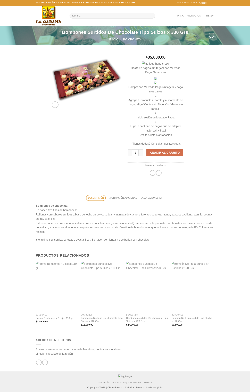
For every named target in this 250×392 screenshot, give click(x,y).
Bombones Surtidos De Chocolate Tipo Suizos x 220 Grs (147, 320)
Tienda (210, 15)
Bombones (132, 39)
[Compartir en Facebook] (152, 173)
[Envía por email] (159, 173)
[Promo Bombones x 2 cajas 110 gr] (57, 287)
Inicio (180, 15)
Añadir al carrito (165, 152)
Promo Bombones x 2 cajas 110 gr (54, 318)
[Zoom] (55, 104)
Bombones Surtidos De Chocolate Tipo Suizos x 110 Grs (102, 320)
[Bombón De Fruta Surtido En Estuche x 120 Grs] (193, 287)
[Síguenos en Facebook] (39, 362)
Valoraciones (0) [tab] (151, 198)
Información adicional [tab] (122, 198)
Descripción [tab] (96, 198)
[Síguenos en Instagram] (45, 362)
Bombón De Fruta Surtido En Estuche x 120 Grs (192, 320)
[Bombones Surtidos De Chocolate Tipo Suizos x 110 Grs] (102, 287)
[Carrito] (211, 3)
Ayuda (176, 143)
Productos (194, 15)
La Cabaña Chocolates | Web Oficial (120, 382)
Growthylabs (156, 387)
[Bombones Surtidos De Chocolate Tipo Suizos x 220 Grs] (147, 287)
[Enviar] (152, 16)
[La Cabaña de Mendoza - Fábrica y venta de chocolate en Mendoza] (50, 16)
